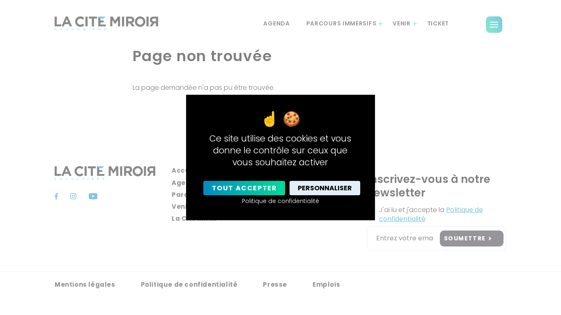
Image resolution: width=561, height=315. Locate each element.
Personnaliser (325, 188)
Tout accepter (244, 188)
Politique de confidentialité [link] (280, 201)
